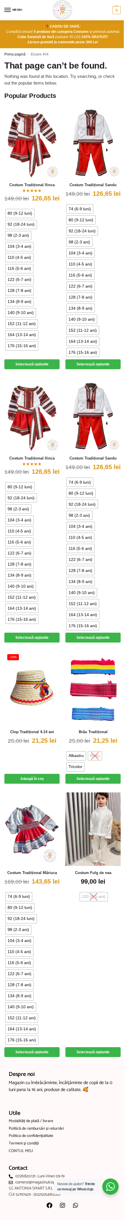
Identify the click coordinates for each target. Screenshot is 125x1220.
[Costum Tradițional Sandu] (93, 141)
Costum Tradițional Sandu (93, 185)
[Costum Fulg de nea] (93, 829)
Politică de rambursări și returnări (36, 1129)
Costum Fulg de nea (93, 873)
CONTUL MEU (21, 1151)
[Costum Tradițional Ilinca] (32, 141)
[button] (116, 10)
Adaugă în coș (32, 779)
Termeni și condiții (24, 1144)
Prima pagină (15, 54)
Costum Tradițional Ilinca (32, 185)
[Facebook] (49, 1205)
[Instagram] (62, 1205)
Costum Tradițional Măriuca (32, 873)
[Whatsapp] (75, 1205)
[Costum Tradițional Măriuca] (32, 829)
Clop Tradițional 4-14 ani (32, 732)
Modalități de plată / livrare (31, 1121)
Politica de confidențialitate (31, 1136)
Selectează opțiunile (32, 364)
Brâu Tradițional (93, 732)
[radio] (20, 213)
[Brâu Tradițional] (93, 688)
